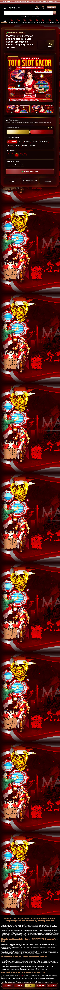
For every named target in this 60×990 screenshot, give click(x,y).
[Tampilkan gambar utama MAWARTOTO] (18, 109)
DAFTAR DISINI (18, 131)
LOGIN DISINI (41, 131)
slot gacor (21, 975)
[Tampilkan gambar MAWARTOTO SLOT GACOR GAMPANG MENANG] (42, 109)
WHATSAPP (42, 985)
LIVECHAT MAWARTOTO (31, 171)
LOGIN (20, 985)
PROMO (9, 985)
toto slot (34, 945)
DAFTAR (31, 985)
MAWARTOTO (50, 924)
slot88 (14, 960)
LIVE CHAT (53, 985)
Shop (5, 8)
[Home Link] (14, 8)
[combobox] (28, 13)
